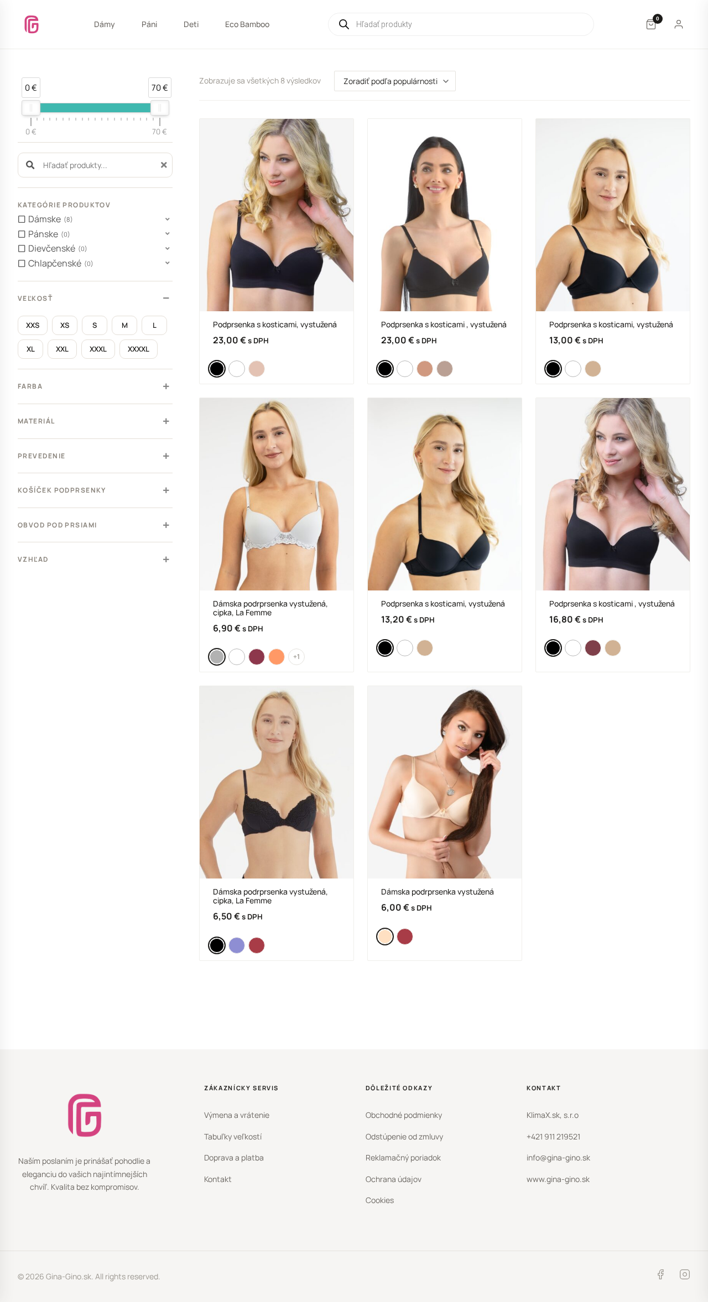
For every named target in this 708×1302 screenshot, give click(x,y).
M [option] (125, 325)
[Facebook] (660, 1276)
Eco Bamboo (247, 24)
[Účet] (678, 24)
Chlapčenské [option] (59, 263)
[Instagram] (684, 1276)
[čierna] (217, 368)
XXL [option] (62, 349)
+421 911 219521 (553, 1136)
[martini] (256, 945)
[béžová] (425, 368)
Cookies (380, 1200)
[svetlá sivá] (217, 657)
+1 (296, 656)
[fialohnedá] (256, 657)
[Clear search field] (165, 165)
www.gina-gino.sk (558, 1179)
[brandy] (593, 648)
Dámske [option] (49, 219)
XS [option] (64, 325)
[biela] (236, 368)
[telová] (256, 368)
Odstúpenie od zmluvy (404, 1136)
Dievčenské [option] (56, 248)
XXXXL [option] (138, 349)
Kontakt (218, 1179)
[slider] (31, 108)
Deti (191, 24)
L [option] (155, 325)
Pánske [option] (47, 234)
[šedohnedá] (444, 368)
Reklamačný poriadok (403, 1157)
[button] (95, 219)
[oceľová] (236, 945)
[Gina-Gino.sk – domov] (31, 24)
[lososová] (276, 657)
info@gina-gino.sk (558, 1157)
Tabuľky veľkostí (233, 1136)
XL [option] (31, 349)
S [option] (94, 325)
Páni (149, 24)
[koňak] (593, 368)
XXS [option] (32, 325)
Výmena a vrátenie (236, 1115)
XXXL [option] (98, 349)
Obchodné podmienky (404, 1115)
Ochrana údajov (393, 1179)
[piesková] (385, 936)
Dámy (104, 24)
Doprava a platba (234, 1157)
